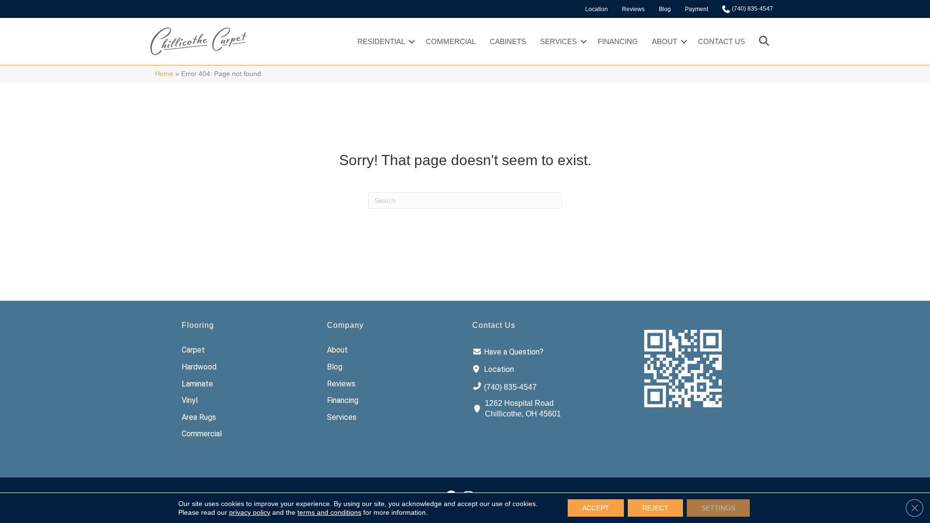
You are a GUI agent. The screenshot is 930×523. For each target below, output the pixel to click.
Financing (618, 41)
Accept (595, 508)
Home (164, 73)
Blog (665, 9)
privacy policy (249, 512)
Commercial (451, 41)
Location (596, 9)
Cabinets (508, 41)
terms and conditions (329, 512)
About (664, 41)
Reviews (633, 9)
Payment (696, 9)
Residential (381, 41)
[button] (411, 41)
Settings (718, 508)
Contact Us (721, 41)
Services (558, 41)
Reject (655, 508)
